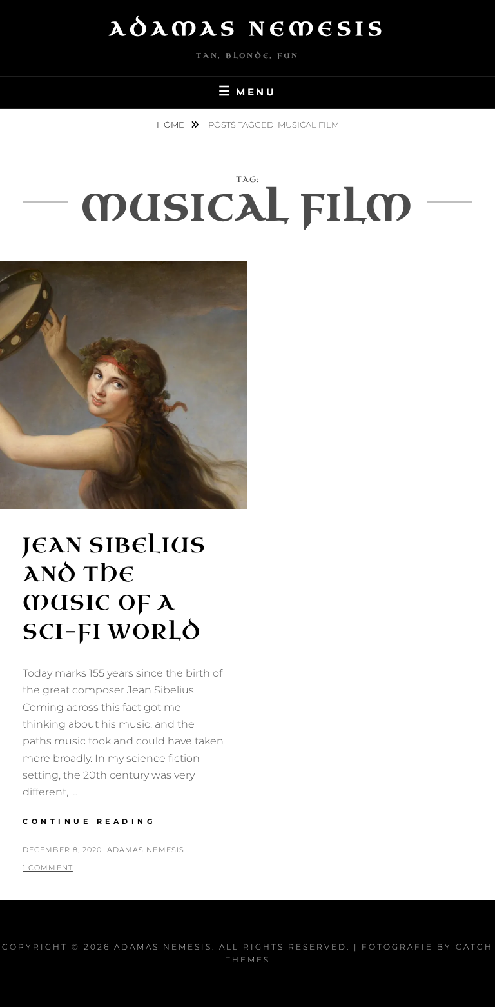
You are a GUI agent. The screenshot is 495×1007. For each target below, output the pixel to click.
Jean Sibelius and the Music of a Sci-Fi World (114, 589)
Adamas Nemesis (247, 29)
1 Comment (48, 867)
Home (171, 124)
